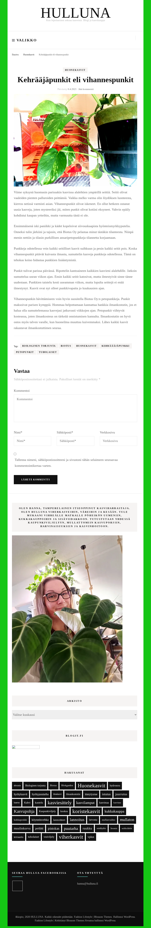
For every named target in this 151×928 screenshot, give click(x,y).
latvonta (93, 819)
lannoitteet (59, 819)
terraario (18, 836)
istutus (106, 794)
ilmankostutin (73, 794)
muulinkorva (22, 828)
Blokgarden (67, 785)
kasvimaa (104, 802)
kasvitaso (117, 802)
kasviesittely (60, 802)
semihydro (101, 828)
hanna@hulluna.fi (87, 883)
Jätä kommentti (86, 89)
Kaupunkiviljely (47, 811)
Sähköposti (65, 432)
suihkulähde (127, 828)
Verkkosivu (107, 432)
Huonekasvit (75, 70)
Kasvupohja (24, 811)
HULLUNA (76, 13)
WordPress (109, 920)
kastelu (39, 802)
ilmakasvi (57, 794)
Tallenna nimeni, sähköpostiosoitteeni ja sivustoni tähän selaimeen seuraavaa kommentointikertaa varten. (66, 462)
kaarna (17, 802)
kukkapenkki (20, 819)
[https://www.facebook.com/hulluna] (17, 886)
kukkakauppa (114, 811)
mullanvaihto (108, 819)
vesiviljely (49, 836)
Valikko (27, 40)
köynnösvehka (40, 819)
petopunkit (25, 352)
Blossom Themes (75, 920)
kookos (64, 811)
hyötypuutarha (40, 794)
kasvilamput (85, 803)
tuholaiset (48, 352)
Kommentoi (22, 390)
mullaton (127, 819)
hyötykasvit (20, 794)
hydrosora (115, 785)
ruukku (87, 828)
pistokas (53, 828)
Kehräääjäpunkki (116, 346)
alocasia (17, 785)
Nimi (18, 432)
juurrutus (121, 794)
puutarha (71, 828)
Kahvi (27, 802)
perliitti (39, 828)
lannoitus (77, 819)
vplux (91, 836)
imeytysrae (91, 794)
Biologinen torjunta (39, 346)
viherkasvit (71, 837)
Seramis (113, 828)
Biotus (66, 346)
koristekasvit (86, 811)
